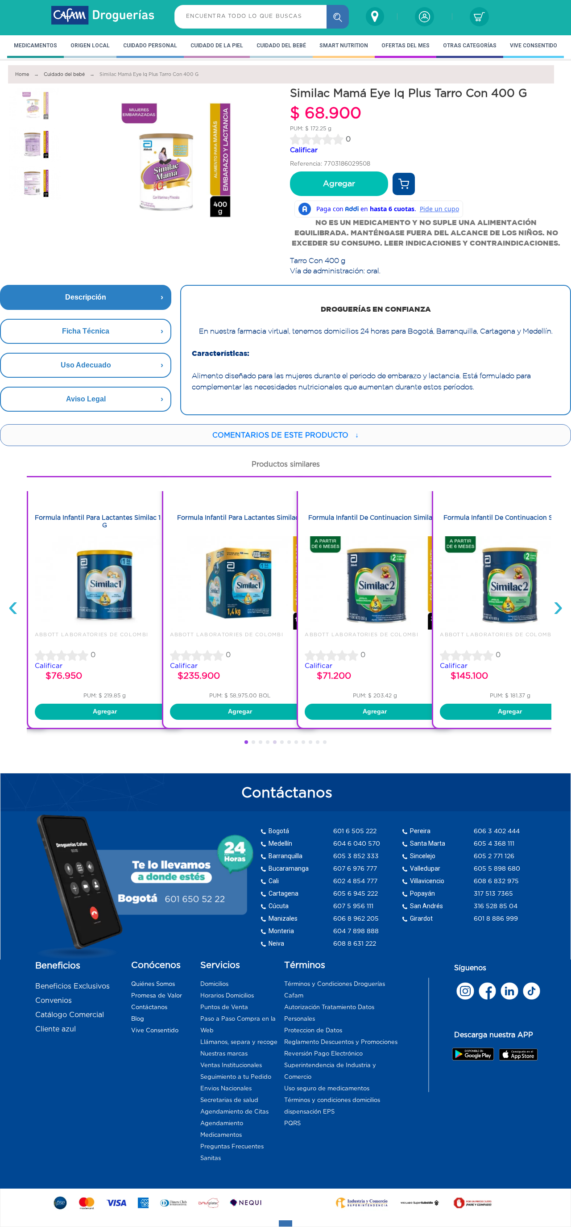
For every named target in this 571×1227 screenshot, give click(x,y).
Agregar (339, 183)
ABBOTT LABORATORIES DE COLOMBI (92, 634)
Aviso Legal (86, 399)
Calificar (304, 150)
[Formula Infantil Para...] (105, 627)
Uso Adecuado (86, 365)
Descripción (85, 297)
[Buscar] (338, 17)
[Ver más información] (404, 184)
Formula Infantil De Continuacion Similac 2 (374, 517)
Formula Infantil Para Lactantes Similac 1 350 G (105, 521)
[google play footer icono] (474, 1053)
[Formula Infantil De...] (375, 627)
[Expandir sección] (285, 1223)
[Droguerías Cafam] (103, 16)
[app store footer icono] (518, 1054)
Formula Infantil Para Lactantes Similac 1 (240, 517)
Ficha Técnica (85, 331)
